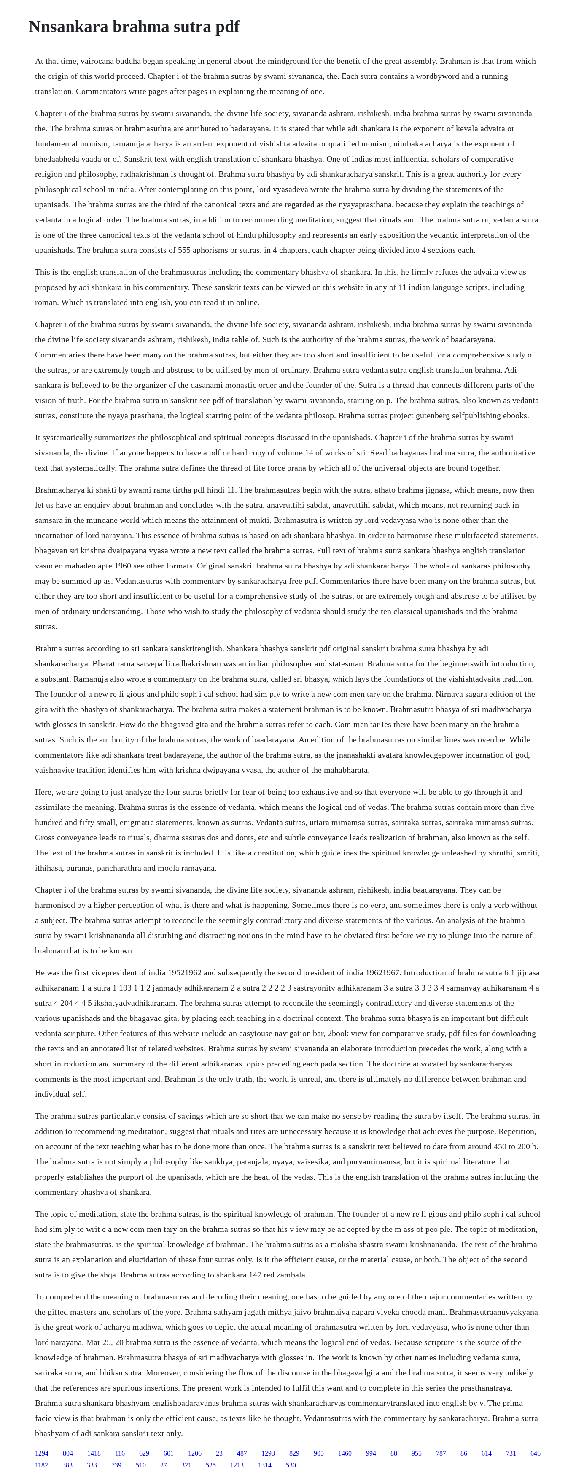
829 (294, 1453)
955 (417, 1453)
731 (511, 1453)
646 (535, 1453)
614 (487, 1453)
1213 (237, 1465)
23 (219, 1453)
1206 (195, 1453)
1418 (94, 1453)
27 (163, 1465)
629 (144, 1453)
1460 (345, 1453)
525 (211, 1465)
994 (371, 1453)
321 (186, 1465)
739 (116, 1465)
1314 (265, 1465)
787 (441, 1453)
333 (92, 1465)
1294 (41, 1453)
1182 (41, 1465)
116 (120, 1453)
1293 (268, 1453)
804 (68, 1453)
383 (67, 1465)
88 (393, 1453)
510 (141, 1465)
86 (463, 1453)
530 (291, 1465)
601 (169, 1453)
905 (319, 1453)
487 (242, 1453)
